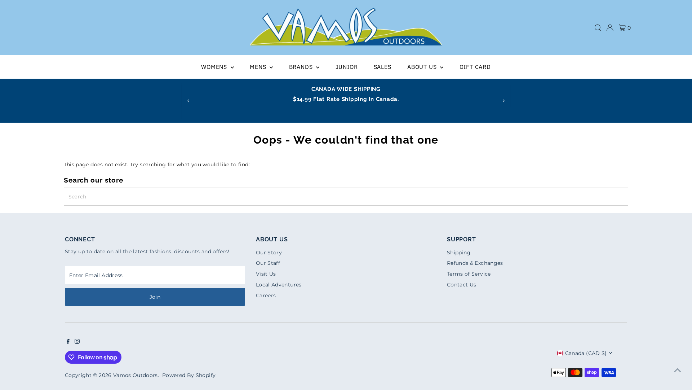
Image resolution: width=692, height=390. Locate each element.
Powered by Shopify (189, 375)
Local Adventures (279, 284)
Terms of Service (469, 274)
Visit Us (266, 274)
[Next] (504, 101)
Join (155, 297)
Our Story (269, 252)
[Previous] (188, 101)
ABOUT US (422, 66)
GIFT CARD (475, 66)
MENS (259, 66)
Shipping (459, 252)
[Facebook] (68, 342)
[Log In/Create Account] (610, 28)
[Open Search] (598, 28)
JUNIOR (347, 66)
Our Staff (268, 263)
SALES (382, 66)
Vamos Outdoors (135, 375)
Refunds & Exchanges (475, 263)
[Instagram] (77, 342)
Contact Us (461, 284)
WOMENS (215, 66)
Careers (266, 295)
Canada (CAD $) (586, 353)
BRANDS (302, 66)
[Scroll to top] (677, 370)
